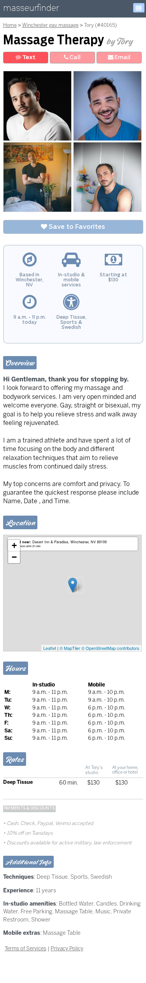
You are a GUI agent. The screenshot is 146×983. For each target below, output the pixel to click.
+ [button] (14, 545)
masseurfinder (31, 9)
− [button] (14, 557)
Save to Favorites (76, 227)
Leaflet (49, 648)
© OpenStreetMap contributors (110, 648)
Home (10, 25)
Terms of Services (25, 948)
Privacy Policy (67, 948)
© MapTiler (70, 648)
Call (74, 57)
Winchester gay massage (50, 25)
